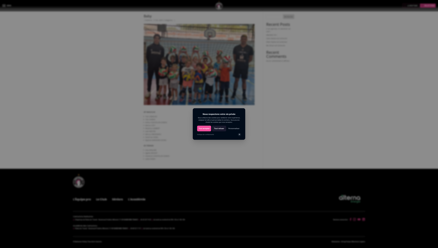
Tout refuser (219, 128)
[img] (239, 134)
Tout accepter (204, 128)
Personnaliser (234, 128)
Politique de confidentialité (205, 134)
